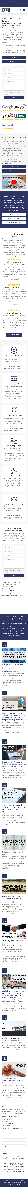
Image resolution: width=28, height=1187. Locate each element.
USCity (4, 628)
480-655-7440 (14, 57)
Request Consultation (14, 222)
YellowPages (9, 619)
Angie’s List (14, 621)
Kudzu (15, 623)
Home (4, 1137)
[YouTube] (13, 1184)
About (4, 1140)
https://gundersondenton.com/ (15, 595)
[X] (8, 1184)
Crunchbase (21, 621)
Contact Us (15, 61)
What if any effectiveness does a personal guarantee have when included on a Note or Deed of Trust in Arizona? (13, 944)
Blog (4, 1146)
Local (23, 626)
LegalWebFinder (11, 628)
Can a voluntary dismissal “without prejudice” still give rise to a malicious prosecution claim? (13, 1081)
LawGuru (10, 633)
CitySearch (11, 626)
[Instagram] (19, 1184)
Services (5, 1143)
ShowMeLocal (21, 623)
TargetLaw (22, 633)
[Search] (20, 10)
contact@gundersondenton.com (14, 593)
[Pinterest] (17, 1184)
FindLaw (4, 633)
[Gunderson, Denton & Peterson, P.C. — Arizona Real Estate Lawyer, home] (6, 10)
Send (14, 98)
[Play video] (14, 182)
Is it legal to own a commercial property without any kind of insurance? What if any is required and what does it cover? (14, 668)
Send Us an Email (15, 218)
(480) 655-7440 (10, 591)
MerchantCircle (6, 621)
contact (4, 163)
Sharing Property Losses (10, 1038)
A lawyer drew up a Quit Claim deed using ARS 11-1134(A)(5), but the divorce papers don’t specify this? (13, 808)
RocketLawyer (6, 631)
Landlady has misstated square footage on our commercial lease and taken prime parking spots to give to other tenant (13, 994)
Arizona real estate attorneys (12, 30)
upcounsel (17, 635)
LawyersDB (11, 635)
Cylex (3, 623)
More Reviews (14, 335)
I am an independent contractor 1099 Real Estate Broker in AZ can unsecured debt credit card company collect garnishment (13, 716)
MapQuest (18, 626)
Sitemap (15, 1182)
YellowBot (5, 626)
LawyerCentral (20, 628)
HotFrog (19, 619)
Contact (5, 1149)
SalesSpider (9, 623)
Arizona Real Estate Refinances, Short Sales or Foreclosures (13, 897)
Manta (14, 619)
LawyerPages (14, 631)
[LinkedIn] (15, 1184)
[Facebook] (10, 1184)
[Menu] (24, 10)
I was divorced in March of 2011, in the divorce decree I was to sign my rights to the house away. (14, 764)
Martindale (21, 631)
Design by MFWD (21, 1182)
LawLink (16, 633)
